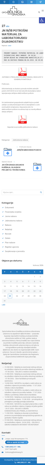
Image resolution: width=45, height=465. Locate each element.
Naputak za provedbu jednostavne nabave (22, 127)
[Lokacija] (4, 2)
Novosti (8, 234)
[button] (42, 20)
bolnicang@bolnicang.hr (14, 452)
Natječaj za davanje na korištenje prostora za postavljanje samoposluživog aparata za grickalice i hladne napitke (23, 415)
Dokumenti (9, 207)
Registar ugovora (12, 247)
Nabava (8, 225)
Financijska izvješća (13, 212)
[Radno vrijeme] (13, 2)
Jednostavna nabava (20, 140)
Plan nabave (10, 242)
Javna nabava (11, 216)
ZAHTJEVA (10, 91)
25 (10, 296)
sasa (9, 45)
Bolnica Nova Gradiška (33, 460)
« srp (3, 304)
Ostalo (7, 238)
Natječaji (8, 229)
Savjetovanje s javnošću (15, 251)
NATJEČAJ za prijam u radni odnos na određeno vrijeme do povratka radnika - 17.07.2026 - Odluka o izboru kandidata (23, 385)
